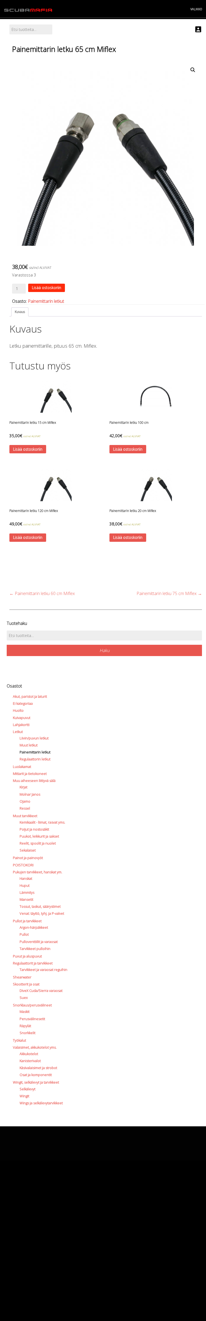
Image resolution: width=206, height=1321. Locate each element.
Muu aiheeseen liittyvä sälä (34, 780)
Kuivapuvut (21, 717)
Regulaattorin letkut (35, 759)
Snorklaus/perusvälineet (32, 1005)
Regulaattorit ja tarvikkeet (33, 963)
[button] (193, 70)
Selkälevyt (27, 1089)
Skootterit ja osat (26, 984)
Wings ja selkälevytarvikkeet (41, 1103)
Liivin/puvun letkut (34, 738)
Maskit (25, 1011)
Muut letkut (29, 745)
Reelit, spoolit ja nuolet (38, 843)
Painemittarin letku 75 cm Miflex (169, 593)
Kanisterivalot (30, 1060)
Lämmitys (27, 892)
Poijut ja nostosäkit (34, 829)
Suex (24, 997)
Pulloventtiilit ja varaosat (39, 941)
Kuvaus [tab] (20, 311)
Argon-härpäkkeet (34, 927)
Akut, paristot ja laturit (30, 696)
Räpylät (25, 1025)
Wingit (24, 1096)
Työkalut (19, 1040)
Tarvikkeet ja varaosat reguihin (43, 969)
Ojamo (25, 801)
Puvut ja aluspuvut (27, 956)
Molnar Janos (30, 794)
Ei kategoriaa (23, 703)
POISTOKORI (23, 865)
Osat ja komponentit (36, 1074)
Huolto (18, 710)
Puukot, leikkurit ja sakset (39, 836)
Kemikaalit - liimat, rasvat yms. (42, 822)
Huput (25, 885)
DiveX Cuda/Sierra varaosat (41, 990)
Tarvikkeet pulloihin (35, 948)
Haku (104, 650)
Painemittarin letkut (46, 301)
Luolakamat (22, 766)
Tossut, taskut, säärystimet (40, 906)
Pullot (24, 934)
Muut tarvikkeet (25, 815)
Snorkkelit (27, 1032)
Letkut (18, 731)
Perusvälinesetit (32, 1018)
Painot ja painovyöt (28, 857)
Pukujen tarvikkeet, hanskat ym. (37, 872)
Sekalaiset (28, 850)
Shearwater (22, 977)
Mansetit (26, 899)
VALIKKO (196, 9)
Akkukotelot (29, 1053)
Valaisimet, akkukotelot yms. (35, 1047)
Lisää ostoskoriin (46, 287)
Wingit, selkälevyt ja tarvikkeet (36, 1082)
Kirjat (23, 787)
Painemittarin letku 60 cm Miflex (42, 593)
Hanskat (26, 878)
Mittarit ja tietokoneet (30, 773)
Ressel (25, 808)
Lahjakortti (21, 724)
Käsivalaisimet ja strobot (38, 1067)
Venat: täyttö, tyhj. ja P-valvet (42, 913)
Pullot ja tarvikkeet (27, 920)
